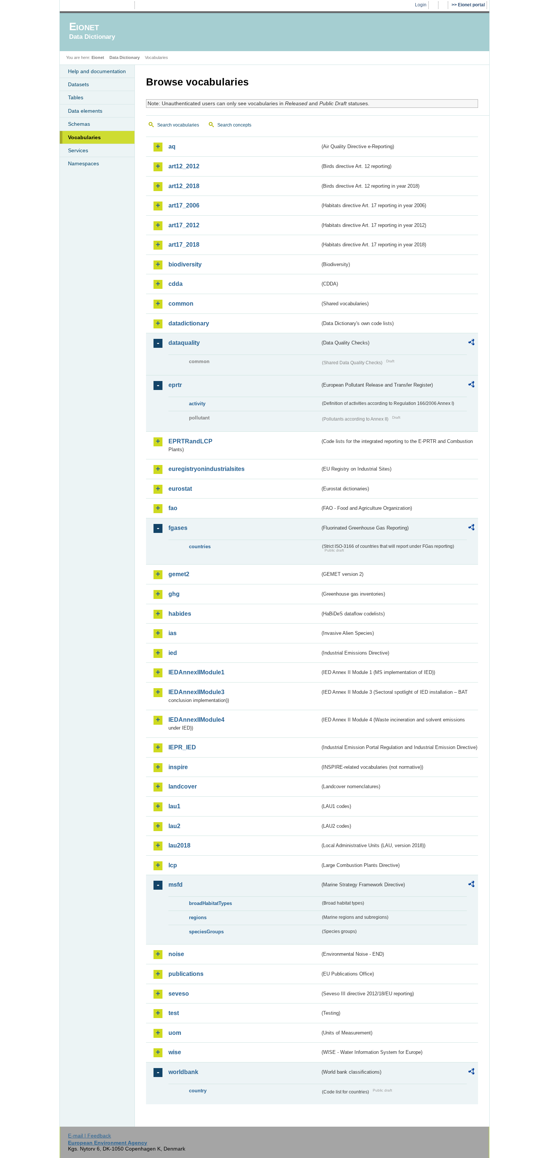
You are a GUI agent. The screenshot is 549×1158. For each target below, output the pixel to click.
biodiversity (185, 264)
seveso (178, 993)
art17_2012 (183, 225)
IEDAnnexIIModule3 (196, 692)
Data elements (85, 111)
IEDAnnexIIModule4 (196, 720)
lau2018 (179, 845)
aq (172, 146)
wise (174, 1052)
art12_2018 (183, 186)
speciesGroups (206, 931)
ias (172, 633)
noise (176, 954)
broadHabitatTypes (210, 903)
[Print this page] (434, 5)
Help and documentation (97, 71)
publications (186, 974)
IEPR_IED (182, 747)
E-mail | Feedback (89, 1136)
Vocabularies (84, 137)
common (180, 303)
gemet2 (178, 574)
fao (172, 508)
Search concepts (234, 125)
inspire (178, 767)
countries (200, 546)
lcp (172, 865)
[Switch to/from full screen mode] (444, 5)
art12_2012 (183, 166)
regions (198, 917)
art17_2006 (183, 205)
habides (179, 614)
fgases (177, 528)
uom (174, 1033)
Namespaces (83, 163)
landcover (182, 786)
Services (78, 150)
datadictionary (188, 323)
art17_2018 (183, 244)
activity (197, 403)
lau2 (174, 826)
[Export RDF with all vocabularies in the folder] (471, 343)
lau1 (174, 806)
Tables (75, 97)
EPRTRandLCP (190, 441)
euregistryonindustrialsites (206, 469)
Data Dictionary (124, 57)
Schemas (79, 124)
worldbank (183, 1072)
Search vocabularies (178, 125)
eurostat (180, 489)
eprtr (175, 385)
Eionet (98, 57)
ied (172, 653)
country (198, 1090)
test (173, 1013)
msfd (175, 884)
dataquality (184, 343)
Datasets (78, 84)
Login (421, 5)
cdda (175, 284)
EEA (98, 5)
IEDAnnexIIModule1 (196, 672)
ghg (174, 594)
